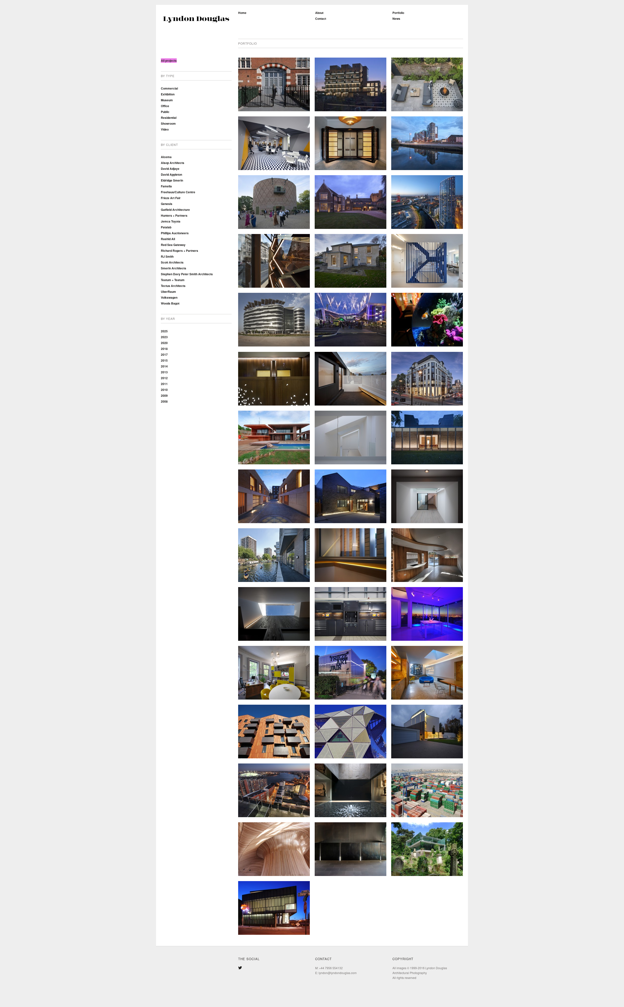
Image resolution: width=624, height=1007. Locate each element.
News (396, 18)
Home (242, 12)
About (319, 12)
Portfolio (398, 12)
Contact (320, 18)
